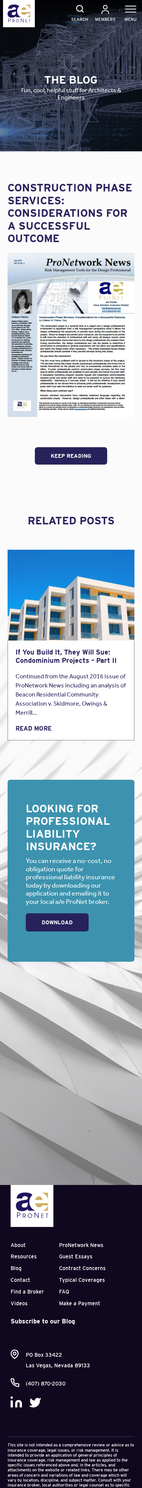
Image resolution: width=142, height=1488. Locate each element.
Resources (24, 1256)
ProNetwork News (81, 1245)
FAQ (64, 1292)
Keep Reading (71, 456)
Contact (20, 1280)
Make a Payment (79, 1303)
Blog (16, 1268)
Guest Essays (75, 1256)
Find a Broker (27, 1292)
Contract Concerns (82, 1268)
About (18, 1245)
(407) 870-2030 (46, 1384)
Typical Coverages (82, 1280)
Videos (19, 1303)
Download (57, 922)
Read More (33, 728)
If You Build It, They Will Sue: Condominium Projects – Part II (66, 656)
